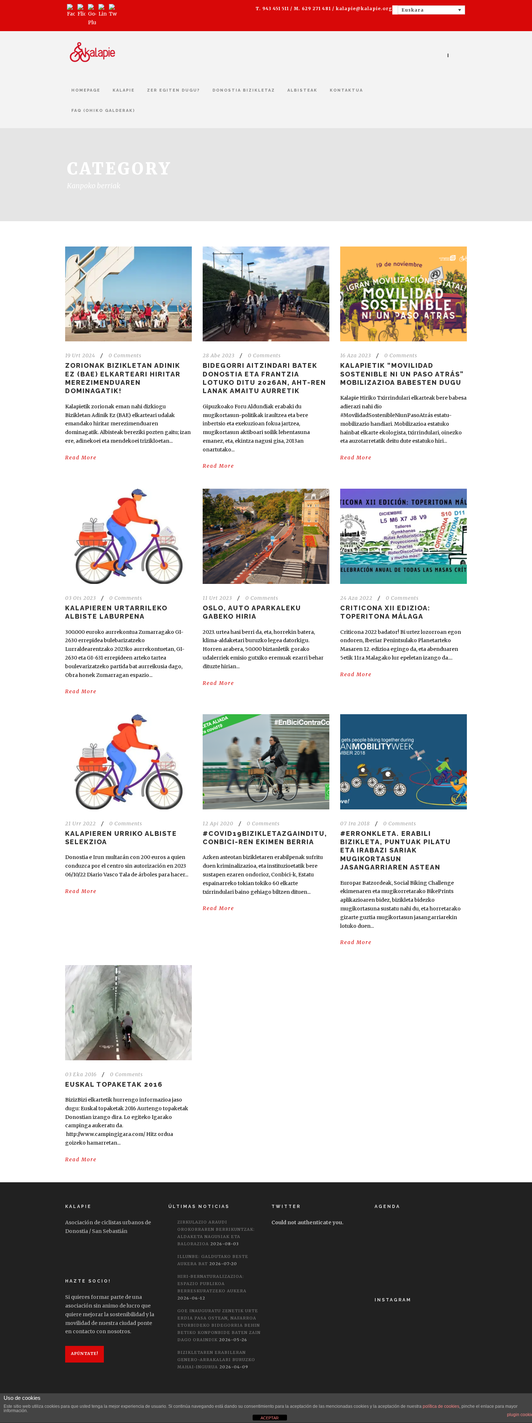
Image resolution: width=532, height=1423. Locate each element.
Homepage (85, 90)
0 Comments (125, 355)
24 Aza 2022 (356, 598)
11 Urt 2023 (217, 598)
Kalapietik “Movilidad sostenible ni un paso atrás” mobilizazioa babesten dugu (402, 374)
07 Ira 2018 (355, 823)
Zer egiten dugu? (173, 90)
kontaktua (346, 90)
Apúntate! (84, 1353)
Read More (81, 457)
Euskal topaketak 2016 (114, 1084)
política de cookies (441, 1406)
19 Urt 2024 (80, 355)
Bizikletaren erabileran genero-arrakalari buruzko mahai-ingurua (216, 1359)
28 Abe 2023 (219, 355)
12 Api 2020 (218, 823)
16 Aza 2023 (355, 355)
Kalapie (124, 90)
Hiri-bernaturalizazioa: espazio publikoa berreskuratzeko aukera (211, 1283)
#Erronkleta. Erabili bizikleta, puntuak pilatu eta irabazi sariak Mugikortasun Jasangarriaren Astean (395, 850)
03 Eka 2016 (81, 1074)
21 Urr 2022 (80, 823)
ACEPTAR (270, 1418)
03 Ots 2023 (80, 598)
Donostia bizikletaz (243, 90)
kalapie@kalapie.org (364, 8)
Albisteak (302, 90)
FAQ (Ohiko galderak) (103, 110)
